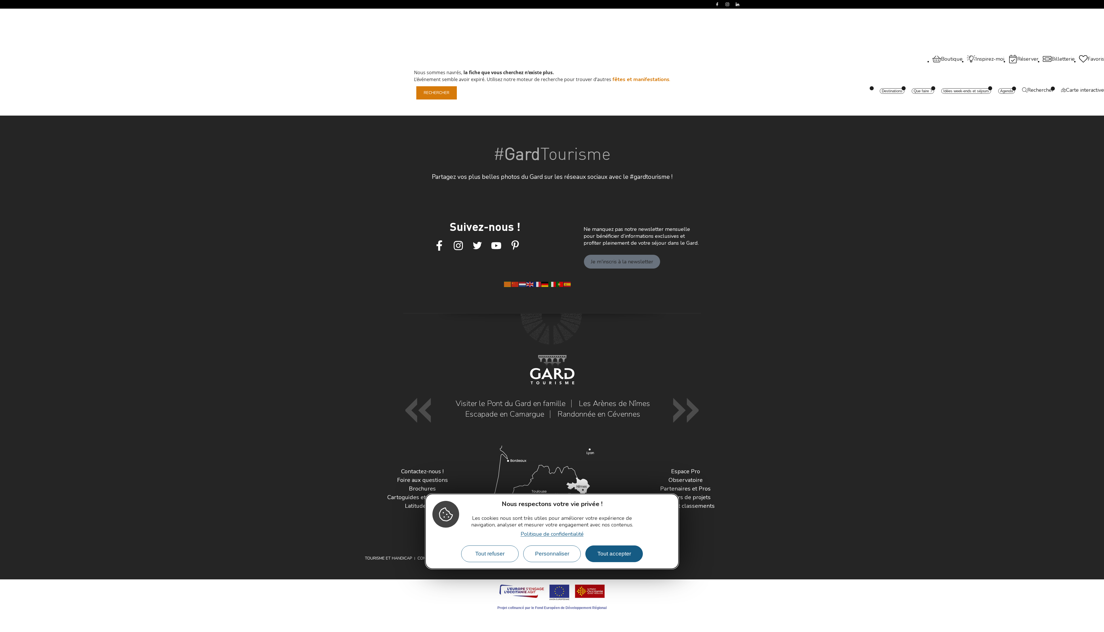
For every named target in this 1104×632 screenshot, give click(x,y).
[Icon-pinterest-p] (515, 246)
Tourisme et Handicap (388, 558)
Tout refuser (490, 553)
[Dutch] (522, 283)
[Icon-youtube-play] (496, 246)
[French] (537, 283)
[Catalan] (507, 283)
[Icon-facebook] (439, 246)
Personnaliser (552, 553)
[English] (530, 283)
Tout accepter (614, 553)
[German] (545, 283)
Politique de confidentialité (552, 533)
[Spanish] (567, 283)
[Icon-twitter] (477, 246)
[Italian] (552, 283)
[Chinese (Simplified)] (515, 283)
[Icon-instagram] (458, 246)
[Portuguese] (560, 283)
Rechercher (436, 92)
